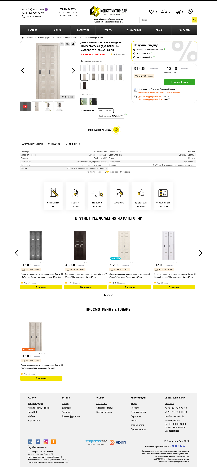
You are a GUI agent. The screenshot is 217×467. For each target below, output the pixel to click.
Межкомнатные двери (39, 407)
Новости (135, 407)
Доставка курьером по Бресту (151, 99)
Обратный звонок (33, 16)
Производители (138, 429)
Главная (29, 37)
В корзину (41, 287)
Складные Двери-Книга (93, 37)
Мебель (31, 416)
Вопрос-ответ (137, 424)
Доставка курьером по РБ (149, 96)
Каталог (32, 30)
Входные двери (35, 403)
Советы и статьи (138, 412)
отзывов (124, 172)
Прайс (159, 30)
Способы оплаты (104, 407)
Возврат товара (104, 412)
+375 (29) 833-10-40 (33, 9)
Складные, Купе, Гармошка (67, 37)
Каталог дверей (44, 37)
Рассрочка (83, 30)
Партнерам (136, 416)
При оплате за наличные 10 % (150, 49)
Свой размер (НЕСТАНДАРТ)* (111, 116)
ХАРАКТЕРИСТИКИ (32, 143)
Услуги (108, 30)
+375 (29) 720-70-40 (33, 12)
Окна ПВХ (32, 412)
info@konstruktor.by (174, 416)
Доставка (66, 407)
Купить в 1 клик (179, 82)
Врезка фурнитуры (71, 416)
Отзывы (134, 420)
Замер (65, 403)
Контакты (184, 30)
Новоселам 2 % (143, 53)
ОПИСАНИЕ (54, 143)
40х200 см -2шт (105, 110)
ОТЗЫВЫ (73, 143)
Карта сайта (34, 420)
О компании (134, 30)
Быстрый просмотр (60, 233)
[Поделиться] (73, 44)
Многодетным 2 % (144, 57)
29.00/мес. (146, 76)
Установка (67, 412)
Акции (58, 30)
